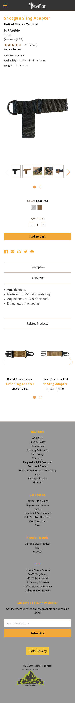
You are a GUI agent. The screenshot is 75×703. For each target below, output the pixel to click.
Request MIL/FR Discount (37, 462)
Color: (37, 201)
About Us (37, 438)
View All (37, 551)
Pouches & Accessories (37, 513)
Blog (37, 474)
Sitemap (37, 482)
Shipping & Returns (37, 450)
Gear (37, 525)
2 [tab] (40, 187)
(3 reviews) (30, 45)
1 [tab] (34, 187)
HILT (37, 547)
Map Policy (37, 454)
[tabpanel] (16, 172)
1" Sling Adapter (55, 384)
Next (68, 172)
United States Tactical (37, 543)
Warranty (37, 458)
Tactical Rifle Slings (37, 501)
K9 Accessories (38, 521)
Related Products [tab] (37, 323)
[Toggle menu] (5, 5)
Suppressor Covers (37, 505)
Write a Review (12, 49)
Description (38, 267)
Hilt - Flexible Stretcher (37, 517)
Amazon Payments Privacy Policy (37, 470)
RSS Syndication (37, 478)
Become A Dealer (38, 466)
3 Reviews (38, 278)
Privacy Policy (38, 442)
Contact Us (37, 446)
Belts (38, 509)
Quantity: (37, 218)
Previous (7, 172)
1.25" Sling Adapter (19, 384)
